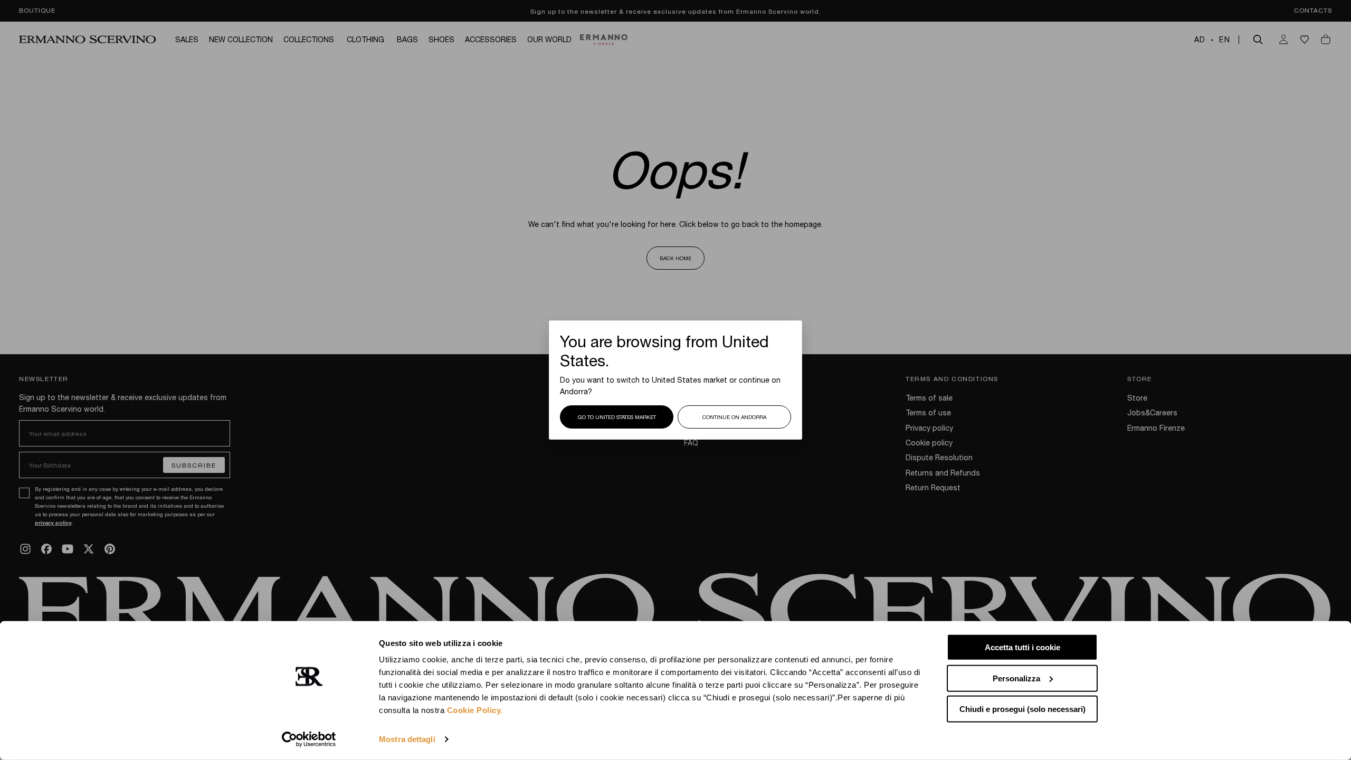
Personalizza (1016, 677)
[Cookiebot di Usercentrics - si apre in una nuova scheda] (309, 739)
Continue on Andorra (734, 417)
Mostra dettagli (407, 739)
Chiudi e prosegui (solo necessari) (1022, 709)
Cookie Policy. (475, 710)
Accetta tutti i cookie (1022, 647)
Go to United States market (617, 417)
